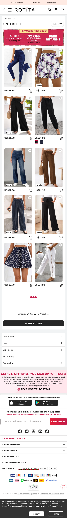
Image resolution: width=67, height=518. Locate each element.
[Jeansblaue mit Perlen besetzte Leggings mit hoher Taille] (18, 67)
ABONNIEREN (58, 421)
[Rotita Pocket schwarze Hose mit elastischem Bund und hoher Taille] (49, 115)
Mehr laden (33, 323)
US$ (41, 468)
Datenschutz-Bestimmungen (52, 494)
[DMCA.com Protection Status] (33, 487)
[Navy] (41, 142)
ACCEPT (36, 514)
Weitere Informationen (14, 462)
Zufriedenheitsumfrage (13, 439)
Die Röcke (8, 350)
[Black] (36, 142)
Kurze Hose (8, 356)
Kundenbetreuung (11, 444)
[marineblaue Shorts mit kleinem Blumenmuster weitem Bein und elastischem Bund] (18, 262)
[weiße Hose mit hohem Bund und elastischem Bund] (49, 262)
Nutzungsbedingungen (27, 494)
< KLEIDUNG (9, 18)
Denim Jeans (9, 336)
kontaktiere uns (10, 456)
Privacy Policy (55, 506)
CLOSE (56, 514)
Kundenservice (9, 450)
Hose (5, 343)
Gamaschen (8, 363)
